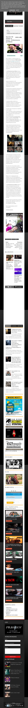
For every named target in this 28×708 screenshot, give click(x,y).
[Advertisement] (16, 17)
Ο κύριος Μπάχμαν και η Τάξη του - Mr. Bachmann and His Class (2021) (14, 598)
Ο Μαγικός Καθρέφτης (15, 677)
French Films (13, 239)
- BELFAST (8, 613)
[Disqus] (14, 306)
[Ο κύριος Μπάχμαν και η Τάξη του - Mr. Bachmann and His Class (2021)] (14, 590)
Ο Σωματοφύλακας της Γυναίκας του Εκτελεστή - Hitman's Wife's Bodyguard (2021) (14, 545)
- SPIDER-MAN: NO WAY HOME (12, 615)
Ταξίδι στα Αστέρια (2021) (11, 559)
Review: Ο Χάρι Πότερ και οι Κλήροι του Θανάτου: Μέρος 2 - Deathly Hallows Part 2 (17, 672)
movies (17, 239)
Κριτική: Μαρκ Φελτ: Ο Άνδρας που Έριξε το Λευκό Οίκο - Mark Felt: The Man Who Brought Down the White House (16, 360)
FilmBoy (13, 703)
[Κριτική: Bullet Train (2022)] (14, 512)
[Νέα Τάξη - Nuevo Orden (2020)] (14, 577)
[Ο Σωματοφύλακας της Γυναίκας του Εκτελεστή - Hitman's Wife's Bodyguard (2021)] (14, 537)
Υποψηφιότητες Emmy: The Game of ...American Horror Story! (17, 331)
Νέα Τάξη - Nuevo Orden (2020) (12, 584)
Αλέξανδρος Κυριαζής (8, 239)
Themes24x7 (18, 704)
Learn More (12, 10)
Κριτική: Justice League (15, 692)
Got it (17, 10)
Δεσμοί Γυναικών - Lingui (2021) (12, 572)
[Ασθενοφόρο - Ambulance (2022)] (14, 524)
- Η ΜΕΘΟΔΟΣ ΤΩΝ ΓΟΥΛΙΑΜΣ (11, 609)
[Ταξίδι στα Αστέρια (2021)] (14, 552)
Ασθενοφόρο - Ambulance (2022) (12, 531)
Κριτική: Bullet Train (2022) (11, 519)
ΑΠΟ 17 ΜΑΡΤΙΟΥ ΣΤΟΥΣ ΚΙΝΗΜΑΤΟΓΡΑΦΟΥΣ (11, 507)
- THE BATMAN (8, 607)
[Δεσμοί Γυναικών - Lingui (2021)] (14, 565)
